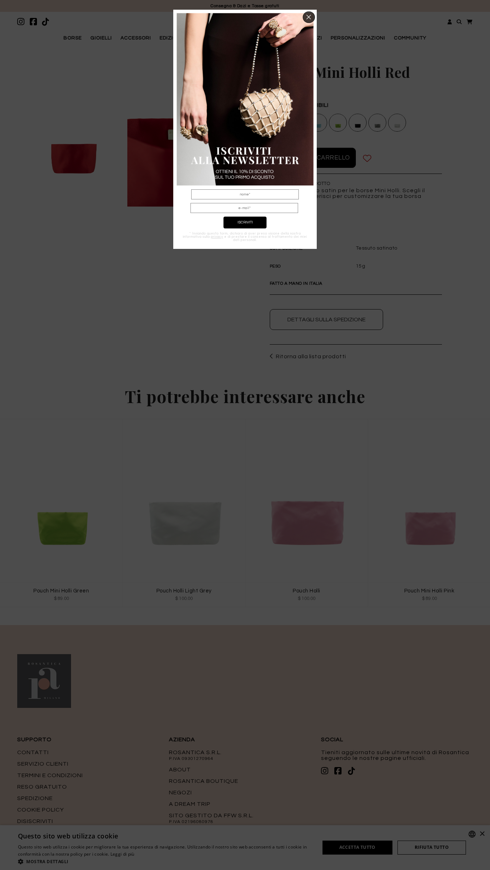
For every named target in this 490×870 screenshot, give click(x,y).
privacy (217, 236)
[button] (309, 17)
